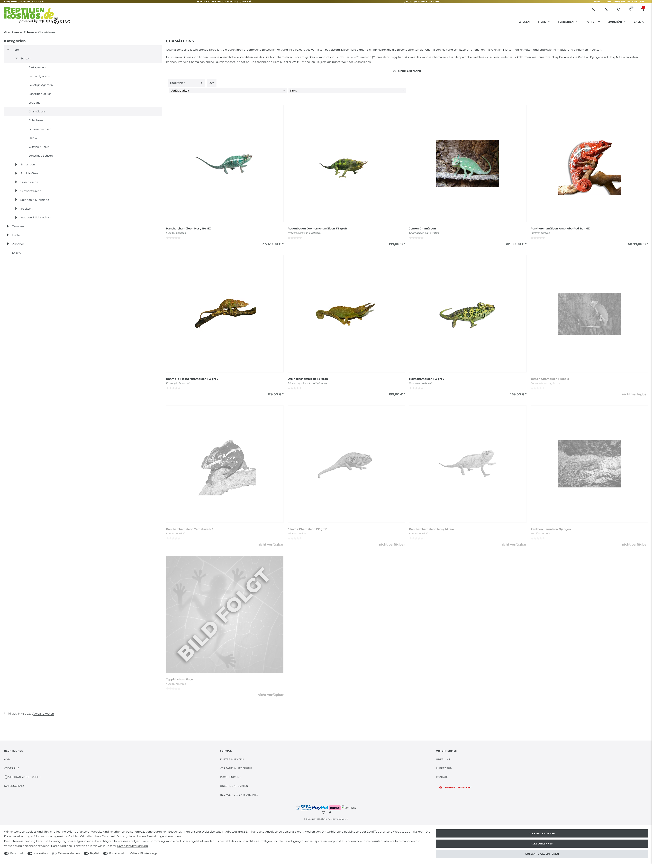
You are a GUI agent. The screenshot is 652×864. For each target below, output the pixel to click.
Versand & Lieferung (236, 768)
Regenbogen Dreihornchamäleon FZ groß (317, 228)
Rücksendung (230, 777)
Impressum (444, 768)
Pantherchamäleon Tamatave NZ (189, 529)
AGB (7, 759)
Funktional (116, 853)
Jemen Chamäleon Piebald (550, 378)
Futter (591, 21)
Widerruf (11, 768)
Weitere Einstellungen (144, 853)
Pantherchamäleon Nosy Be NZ (188, 228)
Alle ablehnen (542, 843)
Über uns (443, 759)
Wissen (524, 21)
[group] (224, 163)
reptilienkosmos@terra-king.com (620, 1)
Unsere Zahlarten (234, 785)
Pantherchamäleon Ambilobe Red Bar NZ (560, 228)
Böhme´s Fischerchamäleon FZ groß (192, 378)
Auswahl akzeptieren (542, 853)
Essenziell (16, 853)
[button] (407, 71)
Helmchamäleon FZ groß (426, 378)
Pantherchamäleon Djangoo (551, 529)
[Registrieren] (607, 9)
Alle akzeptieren (542, 833)
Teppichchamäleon (179, 679)
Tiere (542, 21)
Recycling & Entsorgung (239, 794)
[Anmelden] (593, 9)
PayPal (94, 853)
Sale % (639, 21)
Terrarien (566, 21)
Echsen (28, 32)
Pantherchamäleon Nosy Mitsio (431, 529)
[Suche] (619, 9)
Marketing (41, 853)
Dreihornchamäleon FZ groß (308, 378)
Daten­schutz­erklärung (132, 846)
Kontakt (442, 777)
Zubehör (615, 21)
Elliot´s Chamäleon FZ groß (307, 529)
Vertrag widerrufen (24, 777)
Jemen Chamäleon (422, 228)
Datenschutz (14, 785)
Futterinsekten (232, 759)
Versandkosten (43, 713)
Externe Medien (69, 853)
